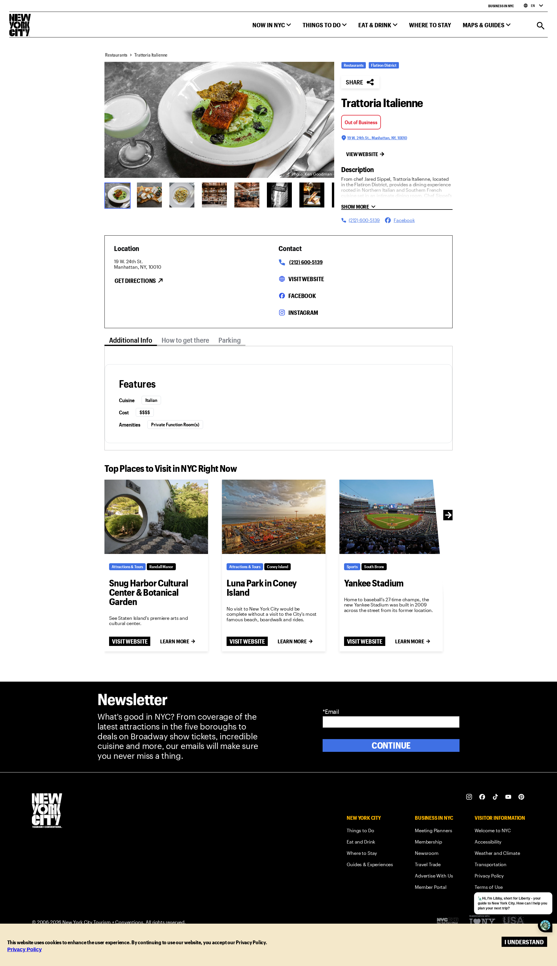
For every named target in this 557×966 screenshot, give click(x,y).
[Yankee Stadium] (391, 517)
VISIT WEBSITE (129, 641)
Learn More (174, 641)
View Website (362, 154)
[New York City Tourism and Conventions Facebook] (482, 797)
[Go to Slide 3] (181, 195)
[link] (370, 831)
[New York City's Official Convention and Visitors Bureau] (450, 922)
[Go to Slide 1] (116, 195)
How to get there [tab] (185, 340)
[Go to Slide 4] (214, 195)
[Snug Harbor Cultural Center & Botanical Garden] (156, 517)
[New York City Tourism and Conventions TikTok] (495, 797)
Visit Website (306, 278)
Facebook (302, 295)
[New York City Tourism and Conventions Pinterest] (521, 797)
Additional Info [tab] (130, 340)
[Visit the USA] (513, 922)
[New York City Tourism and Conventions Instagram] (469, 797)
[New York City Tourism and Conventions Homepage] (47, 811)
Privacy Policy (24, 949)
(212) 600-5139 (305, 262)
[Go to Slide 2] (149, 195)
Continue (391, 745)
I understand (524, 941)
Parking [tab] (229, 340)
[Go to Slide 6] (279, 195)
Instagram (303, 312)
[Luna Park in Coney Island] (273, 517)
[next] (448, 515)
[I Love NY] (482, 922)
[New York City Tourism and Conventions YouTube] (508, 797)
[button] (272, 26)
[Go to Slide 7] (311, 195)
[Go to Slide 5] (246, 195)
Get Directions (135, 280)
